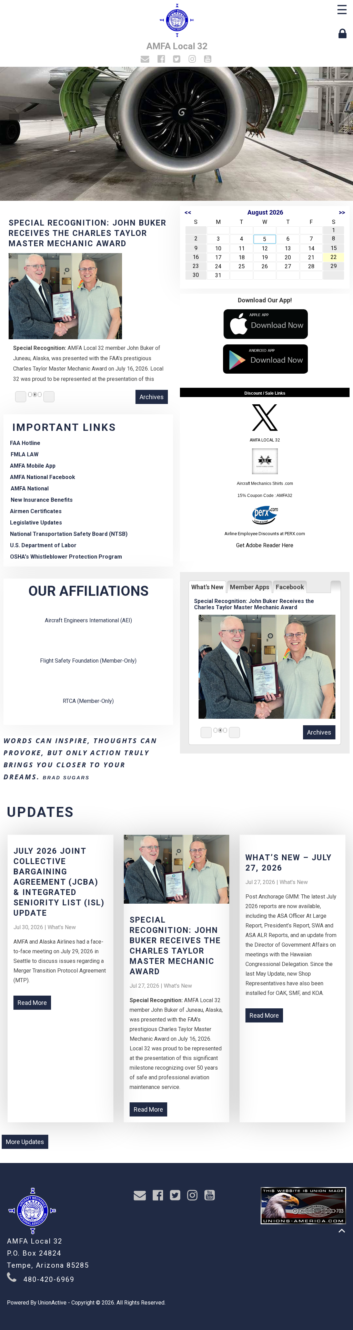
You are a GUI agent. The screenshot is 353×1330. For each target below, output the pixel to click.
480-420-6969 (48, 1279)
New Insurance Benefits (42, 500)
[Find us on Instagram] (193, 60)
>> (342, 212)
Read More (32, 1002)
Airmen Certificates (36, 511)
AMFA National (30, 488)
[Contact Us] (146, 60)
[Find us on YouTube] (208, 60)
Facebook (290, 587)
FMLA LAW (25, 454)
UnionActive (52, 1302)
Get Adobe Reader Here (264, 545)
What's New (207, 587)
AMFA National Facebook (42, 477)
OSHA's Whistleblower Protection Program (66, 556)
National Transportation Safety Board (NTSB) (69, 534)
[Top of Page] (341, 1230)
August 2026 (265, 212)
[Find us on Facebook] (162, 60)
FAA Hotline (25, 443)
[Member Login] (344, 34)
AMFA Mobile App (33, 466)
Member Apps (249, 587)
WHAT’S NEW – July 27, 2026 (72, 223)
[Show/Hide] (336, 587)
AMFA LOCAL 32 (265, 440)
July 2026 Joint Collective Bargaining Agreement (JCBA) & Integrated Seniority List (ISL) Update (59, 882)
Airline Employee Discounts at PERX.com (264, 533)
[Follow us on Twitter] (177, 60)
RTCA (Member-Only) (88, 701)
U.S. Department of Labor (43, 545)
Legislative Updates (36, 522)
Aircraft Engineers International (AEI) (88, 620)
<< (187, 212)
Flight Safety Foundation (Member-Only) (88, 660)
